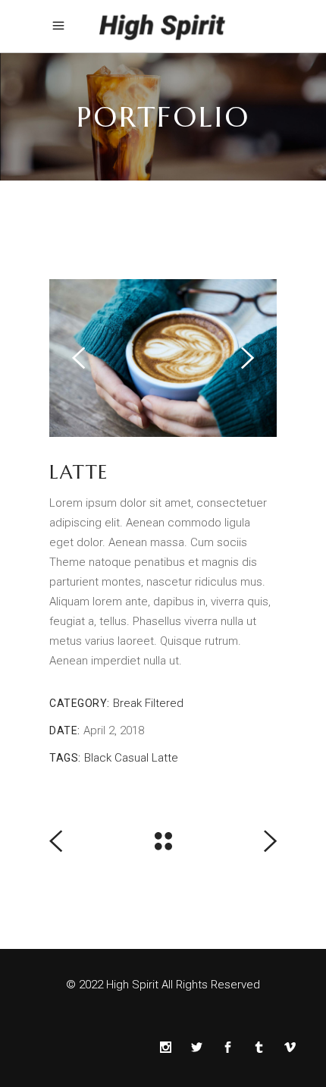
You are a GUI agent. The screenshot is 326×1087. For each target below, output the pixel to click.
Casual (131, 758)
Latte (165, 758)
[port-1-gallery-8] (163, 358)
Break (127, 703)
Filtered (164, 703)
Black (97, 758)
